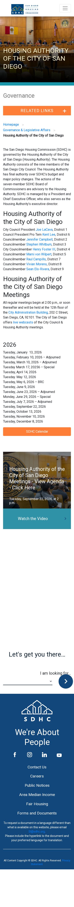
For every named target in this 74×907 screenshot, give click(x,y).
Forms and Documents (37, 813)
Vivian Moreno (36, 264)
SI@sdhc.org (37, 831)
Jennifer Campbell (39, 239)
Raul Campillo (36, 259)
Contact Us (37, 767)
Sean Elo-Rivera (37, 269)
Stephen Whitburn (39, 244)
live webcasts (23, 322)
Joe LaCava (44, 230)
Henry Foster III (44, 249)
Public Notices (37, 785)
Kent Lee (48, 234)
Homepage (11, 124)
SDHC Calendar (37, 431)
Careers (37, 776)
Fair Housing (37, 804)
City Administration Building (28, 312)
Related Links (37, 110)
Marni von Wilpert (38, 254)
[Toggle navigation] (65, 8)
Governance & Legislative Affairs (26, 130)
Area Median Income (37, 794)
